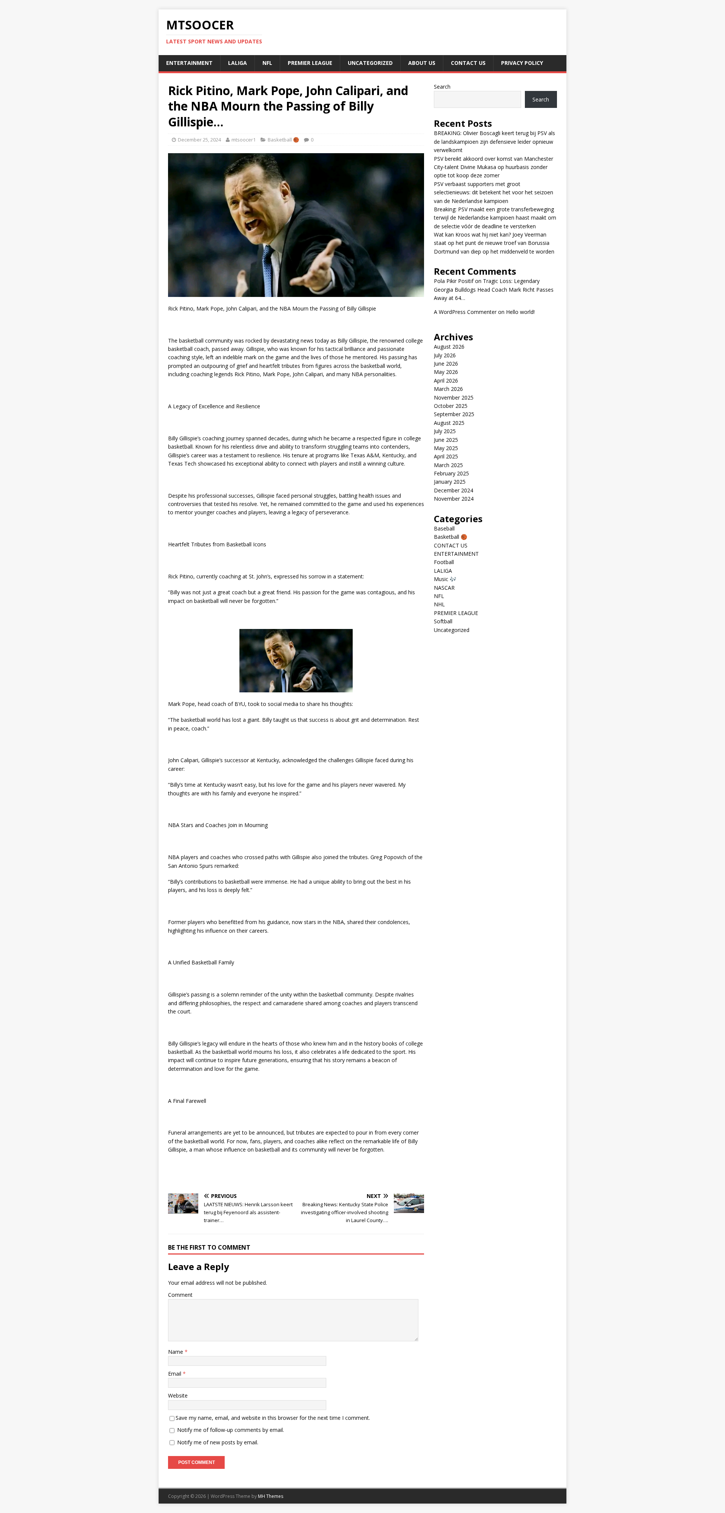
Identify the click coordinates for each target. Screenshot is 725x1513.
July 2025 (445, 431)
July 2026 (445, 355)
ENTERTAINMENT (189, 62)
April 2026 (446, 380)
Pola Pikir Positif (454, 280)
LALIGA (237, 62)
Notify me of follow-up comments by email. (230, 1429)
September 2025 (454, 414)
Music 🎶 (445, 579)
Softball (443, 621)
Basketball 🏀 (283, 139)
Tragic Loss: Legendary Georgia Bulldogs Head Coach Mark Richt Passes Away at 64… (494, 289)
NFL (267, 62)
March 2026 (448, 388)
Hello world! (520, 311)
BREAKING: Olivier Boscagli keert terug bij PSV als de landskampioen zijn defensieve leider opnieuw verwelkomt (494, 141)
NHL (439, 604)
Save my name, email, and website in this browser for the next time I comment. (273, 1417)
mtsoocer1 (243, 139)
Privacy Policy (522, 62)
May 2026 (446, 371)
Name (176, 1351)
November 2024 (454, 498)
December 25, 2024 (199, 139)
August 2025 (449, 422)
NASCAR (444, 587)
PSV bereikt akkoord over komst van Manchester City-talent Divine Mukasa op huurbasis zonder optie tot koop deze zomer (493, 167)
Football (444, 562)
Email (175, 1373)
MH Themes (270, 1496)
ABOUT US (421, 62)
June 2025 (446, 439)
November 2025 (454, 397)
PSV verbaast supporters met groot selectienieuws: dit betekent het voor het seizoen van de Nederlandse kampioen (493, 192)
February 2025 (451, 473)
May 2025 (446, 448)
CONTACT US (468, 62)
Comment (180, 1294)
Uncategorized (370, 62)
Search (442, 86)
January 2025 (450, 481)
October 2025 (450, 405)
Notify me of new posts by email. (217, 1442)
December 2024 (453, 490)
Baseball (444, 528)
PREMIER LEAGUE (310, 62)
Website (178, 1395)
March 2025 (448, 465)
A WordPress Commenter (465, 311)
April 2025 (446, 456)
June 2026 (446, 363)
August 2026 (449, 346)
